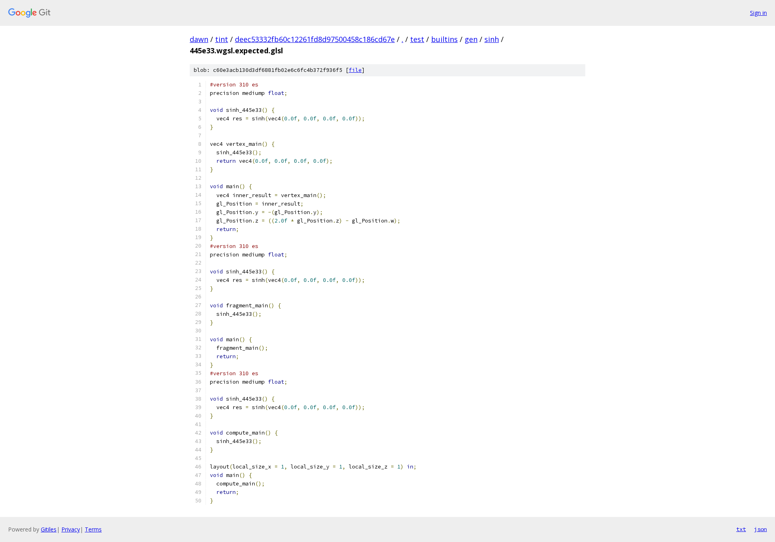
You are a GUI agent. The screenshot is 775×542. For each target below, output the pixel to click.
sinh (491, 39)
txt (741, 529)
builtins (444, 39)
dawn (199, 39)
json (760, 529)
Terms (93, 529)
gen (471, 39)
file (355, 70)
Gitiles (49, 529)
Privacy (70, 529)
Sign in (758, 13)
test (417, 39)
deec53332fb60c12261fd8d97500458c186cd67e (315, 39)
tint (221, 39)
